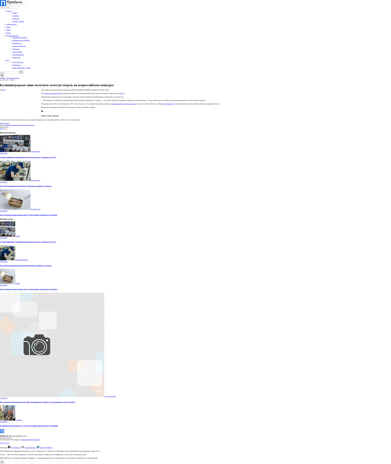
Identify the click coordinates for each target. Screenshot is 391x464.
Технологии (16, 65)
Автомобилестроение (19, 37)
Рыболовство (16, 43)
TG (4, 129)
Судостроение (17, 52)
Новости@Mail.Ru (46, 448)
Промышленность (12, 36)
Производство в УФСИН (21, 40)
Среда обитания (17, 62)
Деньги (8, 11)
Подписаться (4, 123)
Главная (2, 78)
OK (6, 129)
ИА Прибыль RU (169, 104)
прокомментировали (117, 104)
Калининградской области (52, 93)
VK (1, 129)
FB (6, 443)
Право (8, 30)
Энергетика (16, 57)
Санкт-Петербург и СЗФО (21, 68)
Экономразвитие (18, 55)
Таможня (15, 16)
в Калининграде (130, 104)
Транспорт (16, 49)
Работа (8, 27)
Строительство (11, 24)
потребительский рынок (25, 125)
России (121, 93)
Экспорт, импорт (18, 21)
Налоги (14, 13)
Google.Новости (30, 448)
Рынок (8, 33)
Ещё (7, 60)
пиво (15, 125)
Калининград (9, 125)
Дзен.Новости (15, 448)
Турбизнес (15, 18)
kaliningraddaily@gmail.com (30, 440)
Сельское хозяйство (19, 46)
